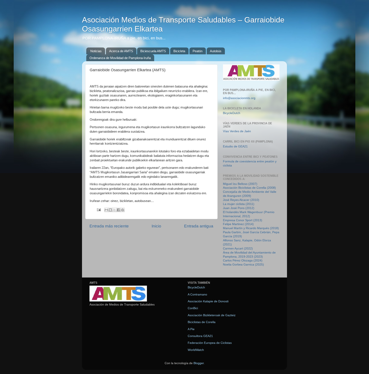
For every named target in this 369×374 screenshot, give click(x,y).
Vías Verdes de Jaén (237, 131)
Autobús (215, 51)
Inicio (156, 226)
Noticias (96, 51)
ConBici (193, 308)
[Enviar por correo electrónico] (106, 210)
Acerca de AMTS (121, 51)
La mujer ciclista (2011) (238, 204)
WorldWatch (196, 350)
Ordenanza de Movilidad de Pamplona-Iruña (120, 58)
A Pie (191, 329)
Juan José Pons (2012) (238, 208)
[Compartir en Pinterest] (122, 210)
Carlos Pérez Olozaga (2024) (242, 260)
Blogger (198, 363)
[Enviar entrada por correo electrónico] (98, 209)
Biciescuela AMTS (153, 51)
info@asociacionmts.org (239, 98)
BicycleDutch (231, 113)
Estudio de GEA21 (235, 146)
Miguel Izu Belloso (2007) (240, 184)
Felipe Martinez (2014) (238, 224)
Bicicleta (179, 51)
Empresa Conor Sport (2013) (242, 220)
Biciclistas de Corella (201, 322)
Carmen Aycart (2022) (238, 248)
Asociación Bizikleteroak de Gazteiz (212, 315)
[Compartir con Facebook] (118, 210)
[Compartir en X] (114, 210)
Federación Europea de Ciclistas (210, 342)
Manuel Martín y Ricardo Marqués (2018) (251, 228)
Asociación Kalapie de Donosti (208, 301)
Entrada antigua (198, 226)
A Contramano (197, 294)
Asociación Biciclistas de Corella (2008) (249, 187)
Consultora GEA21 (200, 336)
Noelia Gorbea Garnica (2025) (243, 264)
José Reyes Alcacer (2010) (241, 200)
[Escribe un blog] (110, 210)
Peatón (197, 51)
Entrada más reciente (109, 226)
